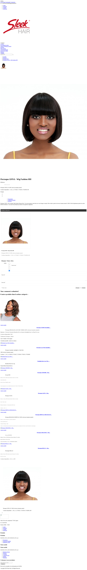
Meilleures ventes (6, 542)
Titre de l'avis (14, 265)
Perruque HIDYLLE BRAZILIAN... (43, 414)
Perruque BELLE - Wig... (43, 448)
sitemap (4, 556)
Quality (5, 263)
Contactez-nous (6, 555)
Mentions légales (6, 552)
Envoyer (77, 287)
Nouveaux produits (7, 541)
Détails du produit (11, 200)
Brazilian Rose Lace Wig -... (44, 361)
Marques (5, 553)
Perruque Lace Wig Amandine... (43, 347)
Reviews (10, 201)
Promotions (5, 540)
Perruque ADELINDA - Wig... (43, 432)
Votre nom (3, 282)
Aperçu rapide (3, 325)
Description (10, 199)
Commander (8, 2)
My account (3, 2)
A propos (5, 554)
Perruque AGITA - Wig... (43, 393)
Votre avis (3, 274)
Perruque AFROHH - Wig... (43, 372)
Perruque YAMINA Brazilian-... (43, 327)
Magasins (5, 557)
